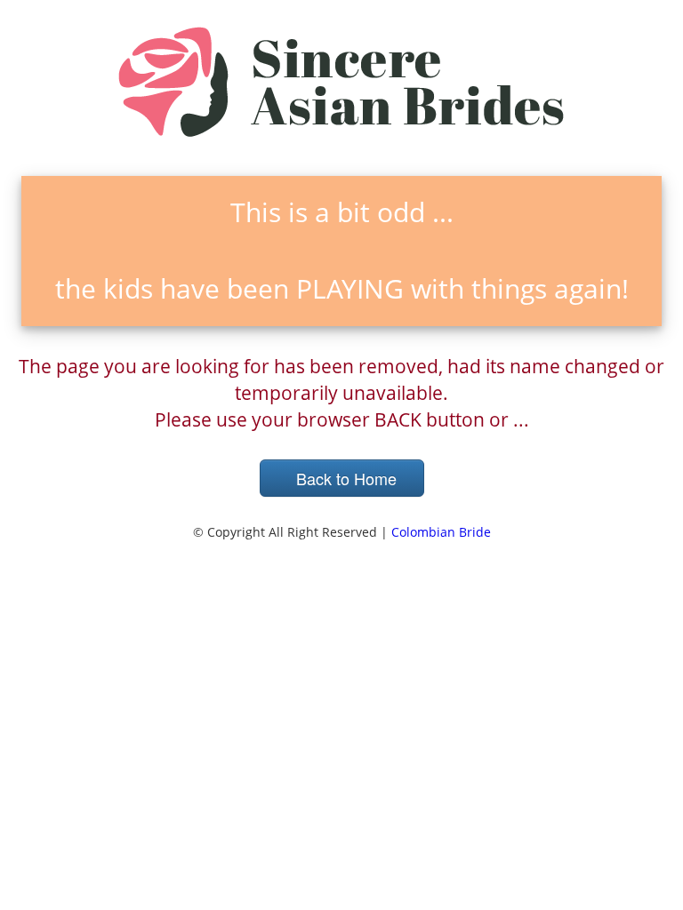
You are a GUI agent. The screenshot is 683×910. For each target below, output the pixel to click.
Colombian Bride (441, 531)
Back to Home (342, 478)
